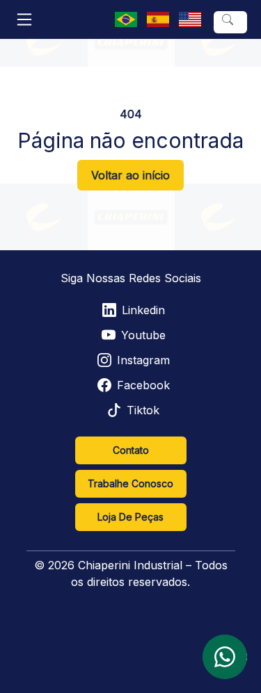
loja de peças (130, 517)
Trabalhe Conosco (130, 483)
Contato (131, 450)
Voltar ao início (130, 175)
